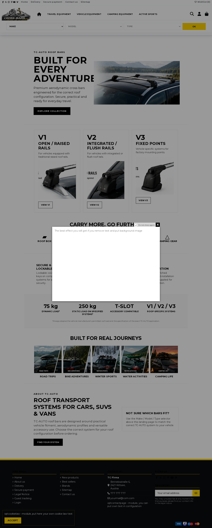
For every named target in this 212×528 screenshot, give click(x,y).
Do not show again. (146, 225)
